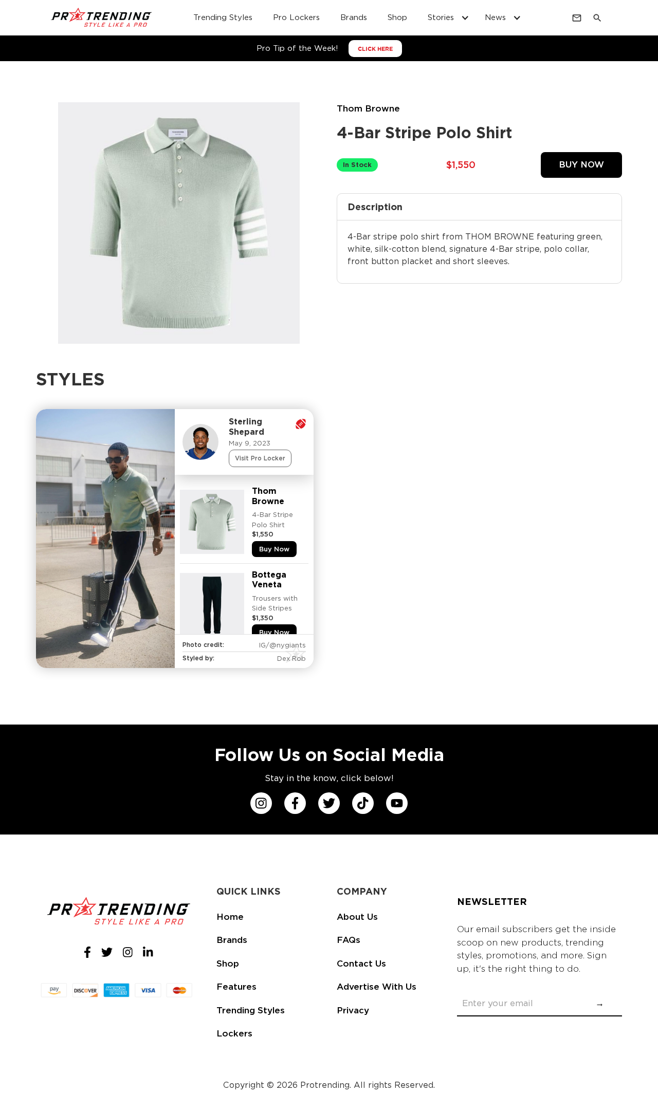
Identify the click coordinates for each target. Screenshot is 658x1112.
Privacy (353, 1010)
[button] (445, 17)
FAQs (348, 940)
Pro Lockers (296, 17)
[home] (101, 18)
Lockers (234, 1033)
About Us (357, 917)
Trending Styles (222, 17)
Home (230, 917)
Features (236, 986)
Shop (397, 17)
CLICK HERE (375, 49)
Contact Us (361, 963)
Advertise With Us (376, 986)
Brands (353, 17)
